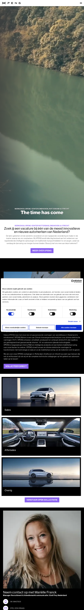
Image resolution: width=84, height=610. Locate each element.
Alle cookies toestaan (68, 327)
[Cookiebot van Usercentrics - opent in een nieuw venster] (73, 281)
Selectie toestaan (42, 327)
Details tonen (73, 321)
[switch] (32, 313)
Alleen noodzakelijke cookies (15, 327)
